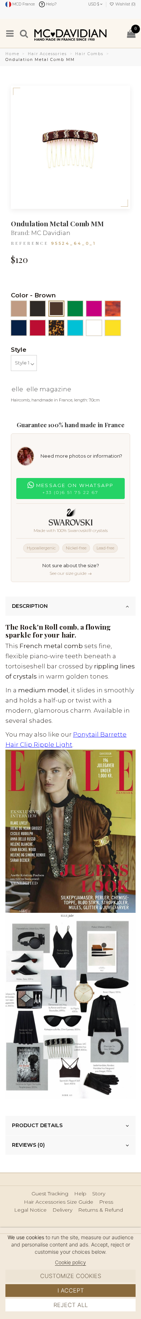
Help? (51, 4)
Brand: (20, 233)
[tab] (70, 606)
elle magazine (48, 389)
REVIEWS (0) (28, 1145)
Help (80, 1194)
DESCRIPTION (30, 606)
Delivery (62, 1210)
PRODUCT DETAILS (37, 1125)
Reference (29, 243)
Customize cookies (70, 1275)
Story (98, 1194)
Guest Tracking (49, 1194)
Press (106, 1202)
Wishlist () (125, 4)
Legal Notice (30, 1210)
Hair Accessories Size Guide (58, 1202)
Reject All (71, 1304)
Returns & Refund (100, 1210)
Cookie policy (70, 1262)
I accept (70, 1290)
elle (17, 389)
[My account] (117, 33)
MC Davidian (50, 232)
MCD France (23, 4)
